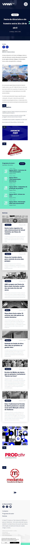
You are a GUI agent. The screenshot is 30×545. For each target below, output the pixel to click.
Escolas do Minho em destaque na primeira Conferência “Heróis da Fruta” (15, 374)
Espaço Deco (12, 173)
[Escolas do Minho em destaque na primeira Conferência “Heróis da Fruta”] (15, 366)
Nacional (8, 369)
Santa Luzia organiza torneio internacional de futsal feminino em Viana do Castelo (15, 231)
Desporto (8, 225)
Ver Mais (22, 163)
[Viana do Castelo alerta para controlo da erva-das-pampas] (15, 251)
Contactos (5, 511)
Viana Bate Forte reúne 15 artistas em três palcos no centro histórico (14, 315)
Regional (15, 14)
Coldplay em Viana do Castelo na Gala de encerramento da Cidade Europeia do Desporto (14, 112)
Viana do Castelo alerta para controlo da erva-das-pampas (14, 259)
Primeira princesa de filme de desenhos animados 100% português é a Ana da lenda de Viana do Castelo (13, 116)
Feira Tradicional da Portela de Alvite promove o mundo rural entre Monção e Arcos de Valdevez (15, 406)
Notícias (4, 516)
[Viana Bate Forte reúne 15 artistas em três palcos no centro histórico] (15, 308)
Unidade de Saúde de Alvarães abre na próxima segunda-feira (14, 345)
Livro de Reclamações (7, 535)
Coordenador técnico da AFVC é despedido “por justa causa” (14, 119)
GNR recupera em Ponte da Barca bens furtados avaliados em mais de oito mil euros (15, 287)
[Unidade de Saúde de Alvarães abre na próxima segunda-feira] (15, 338)
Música (7, 310)
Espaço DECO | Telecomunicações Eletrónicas (15, 179)
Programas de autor (8, 513)
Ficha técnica (5, 532)
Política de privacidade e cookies (9, 530)
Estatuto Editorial (6, 533)
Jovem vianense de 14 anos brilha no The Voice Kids (13, 122)
